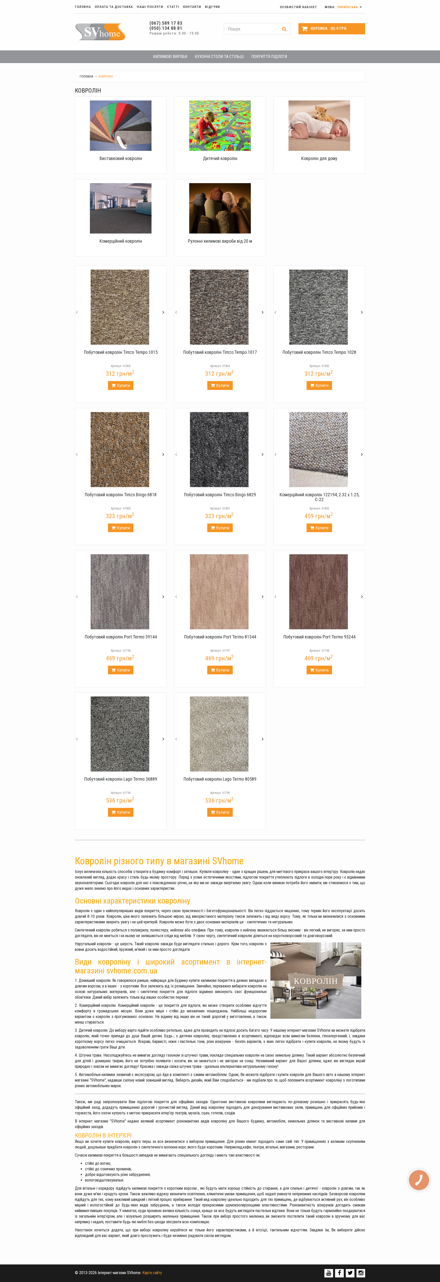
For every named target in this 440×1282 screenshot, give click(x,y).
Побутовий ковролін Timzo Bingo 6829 (220, 494)
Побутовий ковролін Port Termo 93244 (319, 636)
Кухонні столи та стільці (219, 56)
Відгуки (212, 7)
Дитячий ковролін (220, 158)
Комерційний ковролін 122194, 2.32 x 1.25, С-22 (319, 497)
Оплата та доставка (114, 7)
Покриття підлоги (269, 56)
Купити (123, 385)
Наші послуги (150, 7)
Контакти (192, 7)
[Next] (163, 307)
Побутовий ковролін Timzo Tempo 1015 (121, 352)
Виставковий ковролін (121, 158)
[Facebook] (339, 1273)
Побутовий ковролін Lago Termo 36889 (120, 779)
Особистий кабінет (298, 7)
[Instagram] (361, 1273)
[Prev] (76, 307)
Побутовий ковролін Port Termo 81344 (220, 636)
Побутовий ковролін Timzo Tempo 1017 (220, 352)
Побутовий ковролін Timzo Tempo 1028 (319, 352)
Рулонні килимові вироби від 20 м (220, 241)
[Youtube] (328, 1273)
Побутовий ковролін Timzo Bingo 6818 (121, 494)
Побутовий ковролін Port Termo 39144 (121, 636)
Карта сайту (152, 1272)
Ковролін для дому (319, 158)
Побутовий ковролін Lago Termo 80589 (220, 779)
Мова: (342, 7)
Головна (83, 7)
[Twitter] (350, 1273)
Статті (173, 7)
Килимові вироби (170, 56)
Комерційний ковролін (121, 241)
